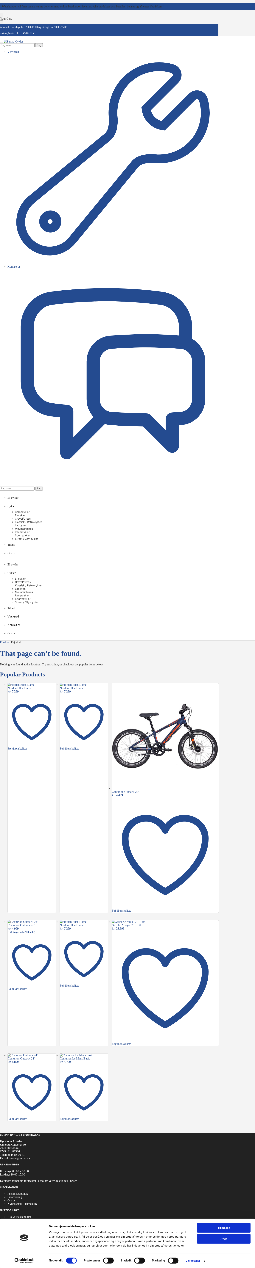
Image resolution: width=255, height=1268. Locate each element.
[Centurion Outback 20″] (165, 736)
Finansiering (14, 1197)
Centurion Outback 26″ (21, 925)
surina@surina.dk (9, 33)
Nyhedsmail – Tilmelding (22, 1203)
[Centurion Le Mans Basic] (84, 1055)
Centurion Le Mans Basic (75, 1058)
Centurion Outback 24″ (21, 1058)
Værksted (13, 51)
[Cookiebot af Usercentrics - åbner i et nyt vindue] (24, 1261)
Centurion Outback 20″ (125, 791)
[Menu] (1, 42)
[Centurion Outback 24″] (32, 1055)
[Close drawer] (1, 22)
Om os (11, 1200)
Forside (4, 642)
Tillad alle (224, 1227)
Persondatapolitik (17, 1193)
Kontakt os (13, 266)
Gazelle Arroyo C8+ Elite (127, 925)
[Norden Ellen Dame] (32, 684)
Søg (39, 45)
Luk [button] (165, 6)
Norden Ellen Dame (19, 688)
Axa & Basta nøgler (19, 1216)
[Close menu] (1, 15)
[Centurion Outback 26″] (32, 922)
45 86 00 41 (29, 33)
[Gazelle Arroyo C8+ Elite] (165, 922)
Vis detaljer (193, 1260)
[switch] (108, 1261)
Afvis (223, 1238)
